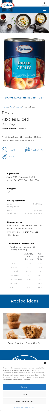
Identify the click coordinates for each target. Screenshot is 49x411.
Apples (18, 107)
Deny (24, 394)
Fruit (12, 107)
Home (5, 107)
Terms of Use (18, 407)
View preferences (25, 401)
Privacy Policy (29, 407)
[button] (45, 363)
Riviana (7, 112)
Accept (24, 387)
